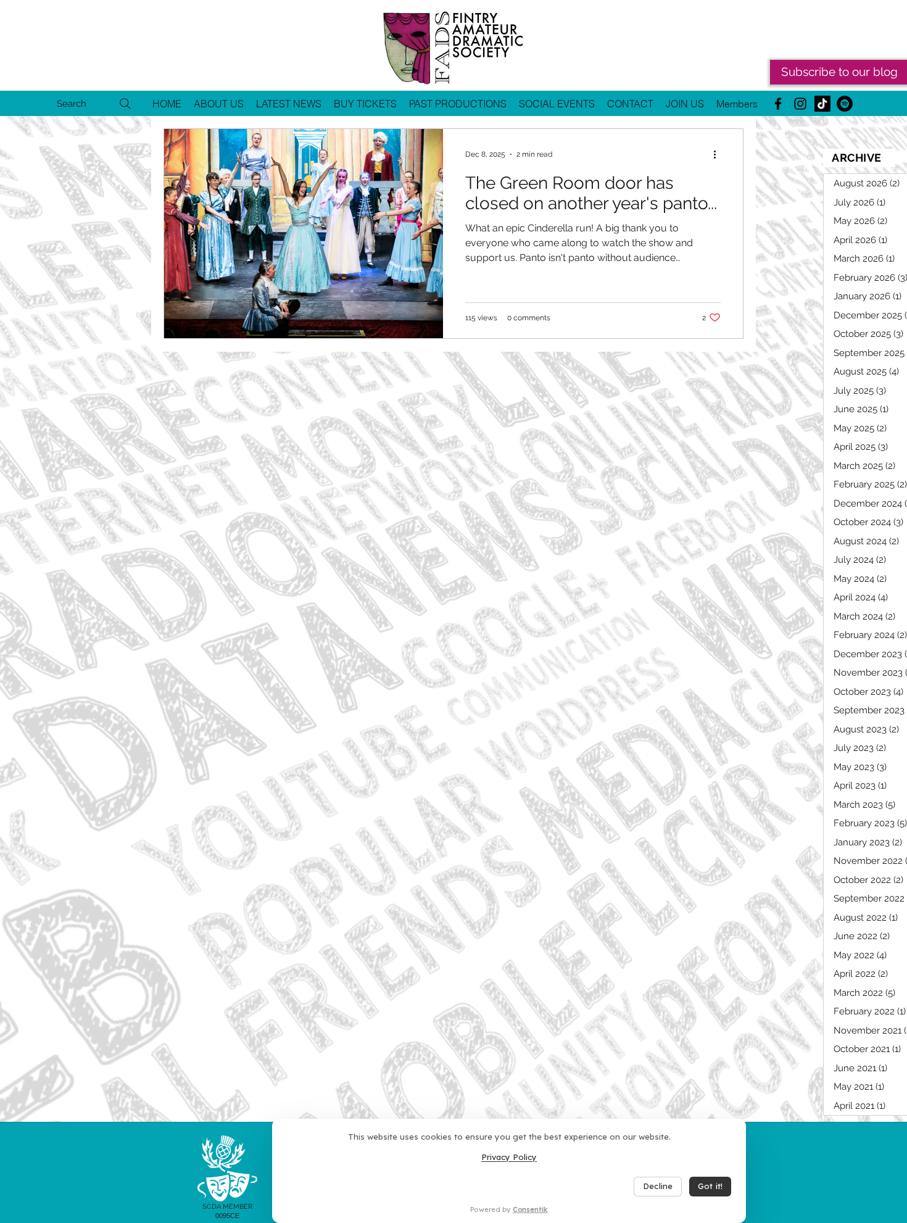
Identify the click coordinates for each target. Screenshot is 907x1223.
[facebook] (778, 104)
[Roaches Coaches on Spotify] (845, 104)
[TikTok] (822, 104)
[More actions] (718, 154)
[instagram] (800, 104)
